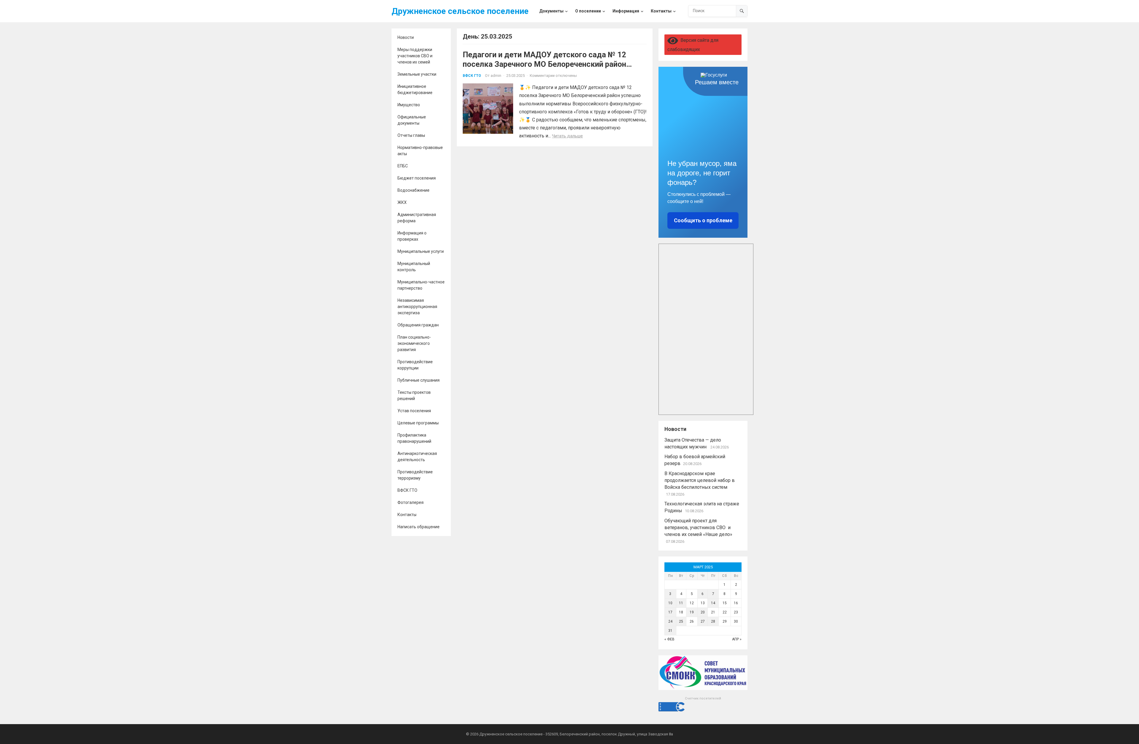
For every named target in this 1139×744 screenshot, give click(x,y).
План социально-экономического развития (414, 343)
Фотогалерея (410, 502)
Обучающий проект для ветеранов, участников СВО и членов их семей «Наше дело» (698, 527)
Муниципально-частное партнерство (421, 285)
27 (703, 621)
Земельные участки (416, 74)
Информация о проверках (412, 236)
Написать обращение (418, 526)
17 (670, 612)
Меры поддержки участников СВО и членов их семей (414, 55)
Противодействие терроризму (415, 474)
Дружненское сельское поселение (460, 11)
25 (681, 621)
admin (496, 75)
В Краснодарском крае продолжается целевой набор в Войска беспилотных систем (699, 480)
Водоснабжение (413, 190)
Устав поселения (414, 410)
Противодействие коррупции (415, 364)
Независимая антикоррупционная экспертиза (417, 306)
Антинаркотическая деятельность (417, 456)
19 (692, 612)
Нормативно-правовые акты (420, 150)
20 (703, 612)
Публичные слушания (418, 380)
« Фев (669, 639)
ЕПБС (402, 166)
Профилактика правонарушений (414, 438)
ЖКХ (402, 202)
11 (681, 603)
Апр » (737, 639)
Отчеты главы (411, 135)
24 (670, 621)
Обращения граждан (418, 325)
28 (713, 621)
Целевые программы (418, 423)
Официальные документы (411, 120)
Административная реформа (416, 217)
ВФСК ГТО (407, 490)
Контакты (406, 514)
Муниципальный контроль (413, 266)
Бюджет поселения (416, 178)
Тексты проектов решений (414, 395)
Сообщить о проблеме (703, 220)
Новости (405, 37)
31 (670, 631)
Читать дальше (567, 136)
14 (713, 603)
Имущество (408, 104)
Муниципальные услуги (420, 251)
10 (670, 603)
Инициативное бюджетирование (414, 89)
